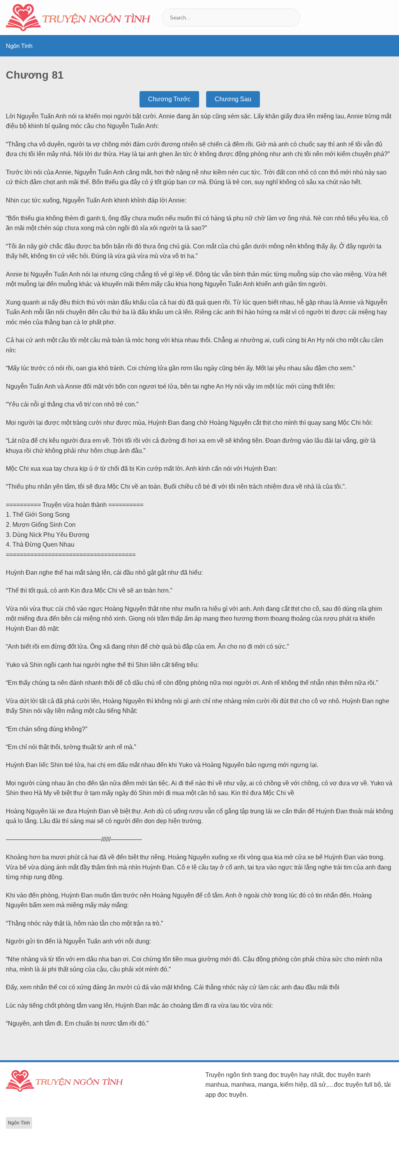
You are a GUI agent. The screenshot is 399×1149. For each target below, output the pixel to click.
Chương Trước (169, 99)
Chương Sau (233, 99)
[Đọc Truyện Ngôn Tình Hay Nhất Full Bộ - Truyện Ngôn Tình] (78, 17)
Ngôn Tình (19, 45)
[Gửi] (293, 17)
